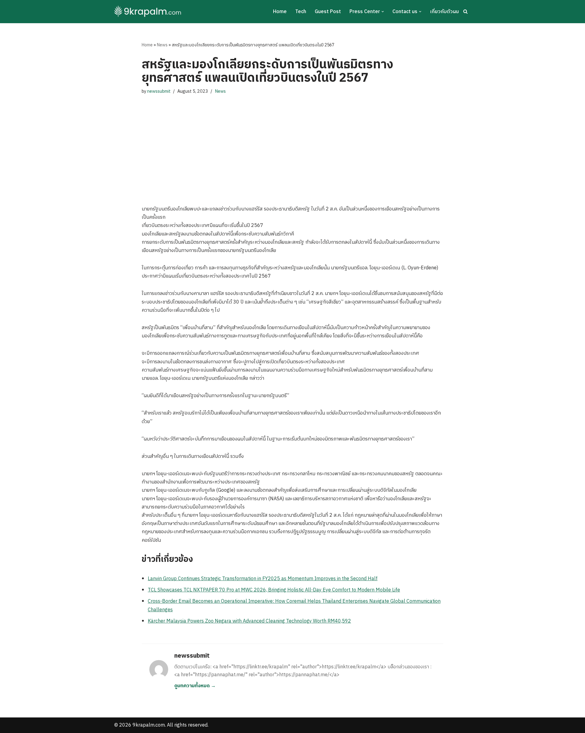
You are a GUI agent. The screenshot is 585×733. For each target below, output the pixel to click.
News (162, 45)
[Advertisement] (292, 144)
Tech (300, 12)
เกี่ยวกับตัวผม (444, 12)
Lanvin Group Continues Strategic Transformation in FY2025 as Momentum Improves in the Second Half (263, 579)
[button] (382, 11)
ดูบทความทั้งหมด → (195, 686)
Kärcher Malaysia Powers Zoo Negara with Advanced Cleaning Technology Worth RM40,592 (249, 621)
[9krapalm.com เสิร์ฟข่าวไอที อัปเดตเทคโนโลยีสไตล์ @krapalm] (148, 11)
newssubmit (159, 91)
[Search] (465, 11)
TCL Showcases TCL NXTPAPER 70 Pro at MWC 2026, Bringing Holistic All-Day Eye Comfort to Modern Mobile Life (274, 590)
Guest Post (328, 12)
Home (280, 12)
